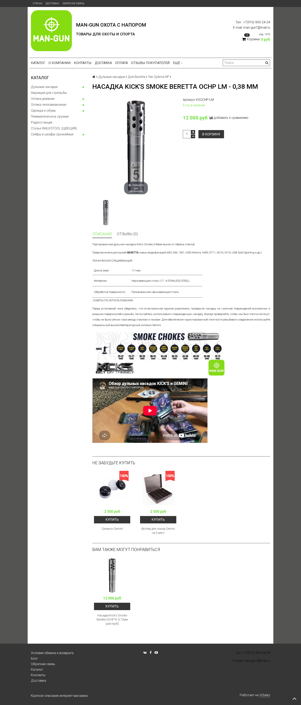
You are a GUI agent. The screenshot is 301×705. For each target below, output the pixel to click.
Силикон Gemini (112, 528)
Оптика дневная (42, 99)
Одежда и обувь (43, 110)
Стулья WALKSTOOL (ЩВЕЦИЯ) (54, 128)
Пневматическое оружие (50, 116)
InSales (264, 695)
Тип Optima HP (158, 77)
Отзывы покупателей (150, 63)
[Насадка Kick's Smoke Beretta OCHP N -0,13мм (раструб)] (112, 576)
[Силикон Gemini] (112, 489)
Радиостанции (41, 122)
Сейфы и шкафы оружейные (52, 134)
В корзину (211, 134)
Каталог (38, 63)
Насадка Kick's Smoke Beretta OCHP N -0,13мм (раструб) (112, 619)
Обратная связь (73, 3)
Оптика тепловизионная (48, 105)
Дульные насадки (44, 87)
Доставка (52, 3)
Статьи (37, 3)
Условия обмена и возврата (52, 653)
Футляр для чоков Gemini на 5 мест (158, 530)
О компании (60, 63)
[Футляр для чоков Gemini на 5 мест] (158, 489)
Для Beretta (136, 77)
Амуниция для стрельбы (49, 93)
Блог (34, 658)
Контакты (83, 63)
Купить (112, 520)
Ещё (176, 63)
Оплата (121, 63)
